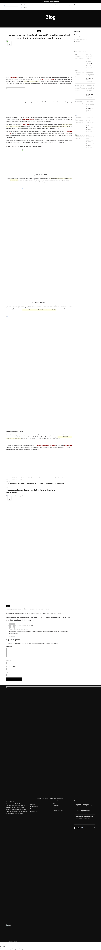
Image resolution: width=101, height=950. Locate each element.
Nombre (8, 660)
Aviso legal (55, 805)
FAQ (31, 809)
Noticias (77, 41)
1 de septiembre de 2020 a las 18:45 (18, 629)
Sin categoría (78, 44)
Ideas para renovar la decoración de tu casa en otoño (27, 609)
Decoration (78, 37)
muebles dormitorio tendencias (61, 478)
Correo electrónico (11, 666)
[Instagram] (78, 828)
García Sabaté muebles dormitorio (33, 478)
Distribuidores (33, 811)
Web (7, 672)
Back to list (9, 486)
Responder (12, 636)
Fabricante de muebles (81, 39)
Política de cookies (58, 810)
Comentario (9, 646)
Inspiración (55, 801)
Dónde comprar (34, 806)
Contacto (32, 804)
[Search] (97, 6)
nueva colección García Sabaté (14, 479)
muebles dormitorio (48, 478)
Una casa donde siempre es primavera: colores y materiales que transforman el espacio (90, 120)
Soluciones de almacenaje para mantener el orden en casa (90, 89)
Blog (39, 31)
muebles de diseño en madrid (22, 625)
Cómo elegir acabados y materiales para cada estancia (89, 58)
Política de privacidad (58, 808)
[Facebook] (74, 828)
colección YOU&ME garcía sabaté (15, 478)
